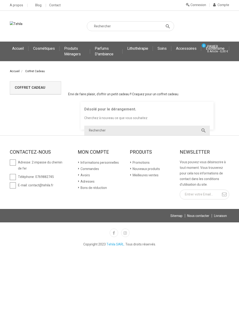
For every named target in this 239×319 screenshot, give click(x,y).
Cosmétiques (44, 48)
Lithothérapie (137, 48)
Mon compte (93, 152)
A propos (16, 5)
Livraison (220, 215)
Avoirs (85, 175)
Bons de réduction (93, 187)
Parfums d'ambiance (104, 51)
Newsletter (195, 152)
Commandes (89, 169)
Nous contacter (198, 215)
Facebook (114, 233)
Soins (162, 48)
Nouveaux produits (146, 169)
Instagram (125, 233)
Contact (55, 5)
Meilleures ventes (145, 175)
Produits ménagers (72, 51)
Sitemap (176, 215)
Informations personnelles (99, 162)
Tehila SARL (115, 244)
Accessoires (186, 48)
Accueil (18, 48)
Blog (38, 5)
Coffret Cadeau (30, 87)
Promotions (141, 162)
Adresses (87, 181)
